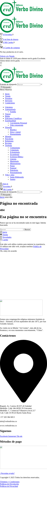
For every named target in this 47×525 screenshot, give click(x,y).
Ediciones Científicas (13, 118)
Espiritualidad (10, 121)
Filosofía (8, 127)
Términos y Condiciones (9, 482)
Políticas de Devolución (9, 484)
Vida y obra (9, 175)
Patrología (14, 170)
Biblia (7, 116)
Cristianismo (15, 148)
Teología (8, 145)
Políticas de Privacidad (9, 486)
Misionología (15, 163)
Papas (12, 166)
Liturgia (13, 159)
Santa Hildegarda (17, 177)
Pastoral (13, 168)
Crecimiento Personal (18, 123)
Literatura (9, 107)
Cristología (14, 150)
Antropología (10, 109)
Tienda (7, 96)
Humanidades (15, 134)
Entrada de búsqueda (8, 84)
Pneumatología (16, 172)
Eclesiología (15, 152)
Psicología (9, 139)
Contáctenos (10, 103)
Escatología (14, 154)
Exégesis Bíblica (16, 157)
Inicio (7, 94)
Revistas (8, 143)
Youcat (8, 114)
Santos (12, 179)
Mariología (14, 161)
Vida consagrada (16, 125)
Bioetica (13, 130)
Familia (13, 112)
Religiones (9, 141)
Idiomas (8, 136)
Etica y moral (15, 132)
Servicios (8, 101)
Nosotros (8, 98)
